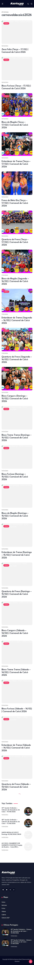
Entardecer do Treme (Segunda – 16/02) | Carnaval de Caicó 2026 (17, 320)
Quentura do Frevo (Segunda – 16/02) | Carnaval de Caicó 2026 (17, 359)
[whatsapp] (13, 889)
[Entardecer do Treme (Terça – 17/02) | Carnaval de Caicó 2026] (17, 144)
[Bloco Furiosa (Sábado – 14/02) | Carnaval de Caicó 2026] (17, 691)
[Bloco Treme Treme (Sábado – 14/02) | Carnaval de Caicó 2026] (17, 652)
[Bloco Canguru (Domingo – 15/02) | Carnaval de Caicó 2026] (17, 378)
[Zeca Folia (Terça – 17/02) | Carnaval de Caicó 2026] (17, 32)
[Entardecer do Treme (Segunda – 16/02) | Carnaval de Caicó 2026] (17, 300)
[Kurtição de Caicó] (17, 3)
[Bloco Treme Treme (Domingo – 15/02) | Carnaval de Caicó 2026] (17, 417)
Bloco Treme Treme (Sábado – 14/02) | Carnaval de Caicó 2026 (16, 672)
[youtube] (6, 889)
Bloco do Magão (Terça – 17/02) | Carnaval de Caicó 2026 (15, 125)
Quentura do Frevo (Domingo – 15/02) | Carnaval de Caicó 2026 (17, 594)
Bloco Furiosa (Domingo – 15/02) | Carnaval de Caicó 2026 (15, 477)
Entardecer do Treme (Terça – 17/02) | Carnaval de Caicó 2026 (16, 164)
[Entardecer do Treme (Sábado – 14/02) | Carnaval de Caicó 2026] (17, 728)
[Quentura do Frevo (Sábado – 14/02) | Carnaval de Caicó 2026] (17, 767)
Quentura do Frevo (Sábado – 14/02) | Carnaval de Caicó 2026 (16, 787)
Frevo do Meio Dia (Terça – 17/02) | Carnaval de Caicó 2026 (15, 203)
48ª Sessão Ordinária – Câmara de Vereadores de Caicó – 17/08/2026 (11, 821)
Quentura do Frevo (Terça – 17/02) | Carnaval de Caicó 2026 (15, 242)
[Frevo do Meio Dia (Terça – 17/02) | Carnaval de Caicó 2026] (17, 183)
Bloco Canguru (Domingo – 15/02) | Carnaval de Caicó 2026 (15, 398)
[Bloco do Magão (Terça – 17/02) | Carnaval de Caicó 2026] (17, 105)
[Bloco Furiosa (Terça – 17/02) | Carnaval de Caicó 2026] (17, 68)
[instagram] (10, 889)
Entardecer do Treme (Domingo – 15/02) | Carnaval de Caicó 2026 (17, 555)
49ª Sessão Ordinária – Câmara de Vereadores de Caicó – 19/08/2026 (11, 809)
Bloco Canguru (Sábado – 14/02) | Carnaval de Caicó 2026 (15, 633)
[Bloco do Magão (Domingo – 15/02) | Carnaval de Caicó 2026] (17, 496)
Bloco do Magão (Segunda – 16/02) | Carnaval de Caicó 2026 (15, 281)
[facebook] (3, 889)
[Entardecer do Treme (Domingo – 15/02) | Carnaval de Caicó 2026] (17, 535)
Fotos (6, 23)
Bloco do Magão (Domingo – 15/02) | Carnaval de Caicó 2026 (15, 516)
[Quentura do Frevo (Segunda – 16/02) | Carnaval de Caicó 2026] (17, 339)
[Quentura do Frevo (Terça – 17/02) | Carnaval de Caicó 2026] (17, 222)
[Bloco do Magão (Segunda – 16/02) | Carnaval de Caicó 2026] (17, 261)
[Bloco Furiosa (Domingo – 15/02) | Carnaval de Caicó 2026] (17, 457)
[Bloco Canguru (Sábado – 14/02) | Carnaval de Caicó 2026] (17, 613)
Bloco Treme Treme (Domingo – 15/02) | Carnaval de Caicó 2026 (16, 438)
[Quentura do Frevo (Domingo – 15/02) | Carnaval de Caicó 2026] (17, 574)
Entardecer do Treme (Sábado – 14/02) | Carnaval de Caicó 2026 (16, 748)
